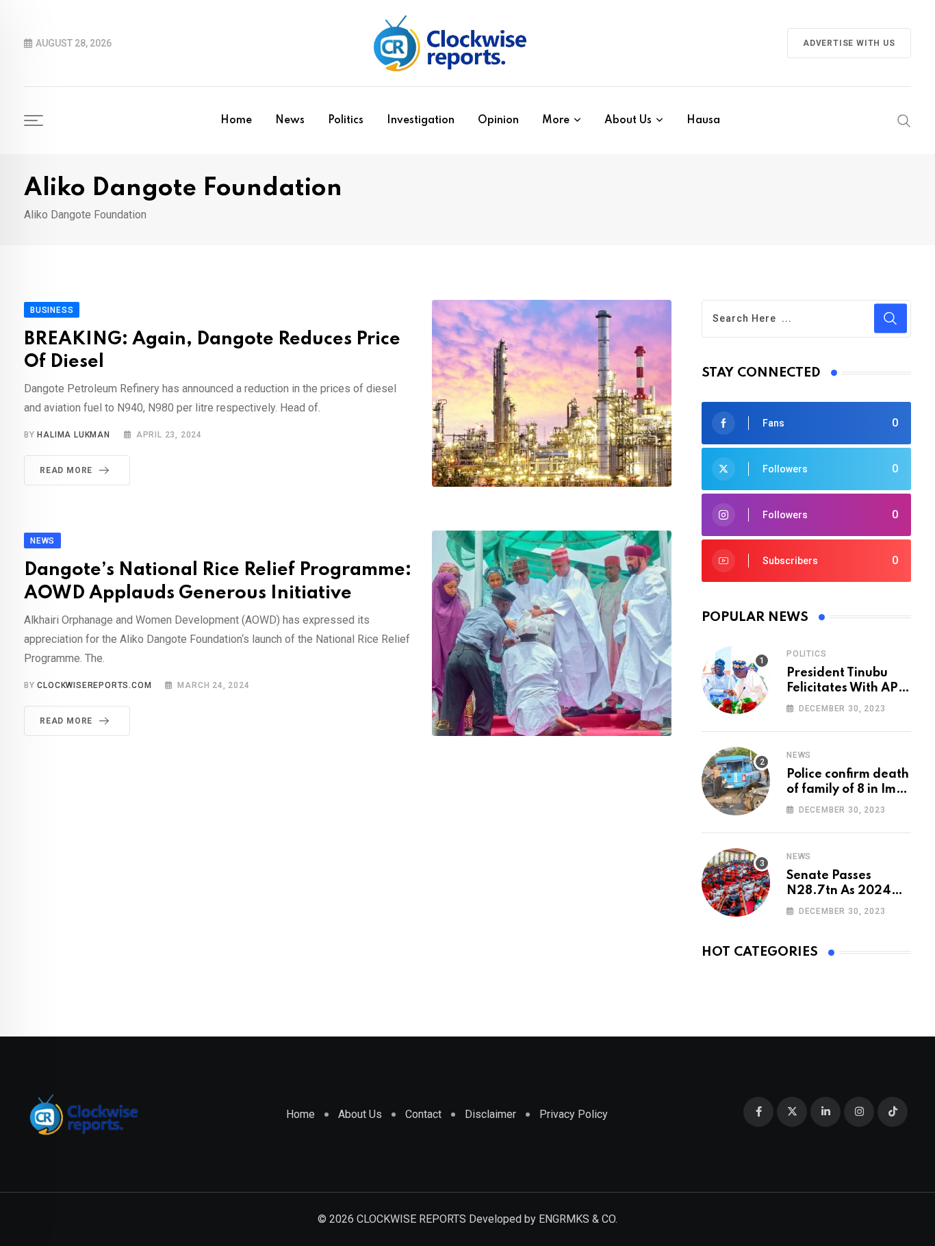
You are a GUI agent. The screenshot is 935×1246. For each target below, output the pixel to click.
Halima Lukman (73, 435)
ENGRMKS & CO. (578, 1218)
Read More (66, 470)
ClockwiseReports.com (94, 685)
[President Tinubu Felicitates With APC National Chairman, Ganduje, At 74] (736, 680)
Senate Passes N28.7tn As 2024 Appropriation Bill (839, 891)
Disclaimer (490, 1114)
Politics (345, 120)
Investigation (420, 120)
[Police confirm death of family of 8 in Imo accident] (736, 781)
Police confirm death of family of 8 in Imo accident (847, 789)
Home (236, 120)
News (290, 120)
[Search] (904, 120)
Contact (423, 1114)
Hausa (703, 120)
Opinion (498, 120)
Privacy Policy (573, 1114)
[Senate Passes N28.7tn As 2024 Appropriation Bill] (736, 882)
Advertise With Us (849, 43)
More (555, 120)
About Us (628, 120)
